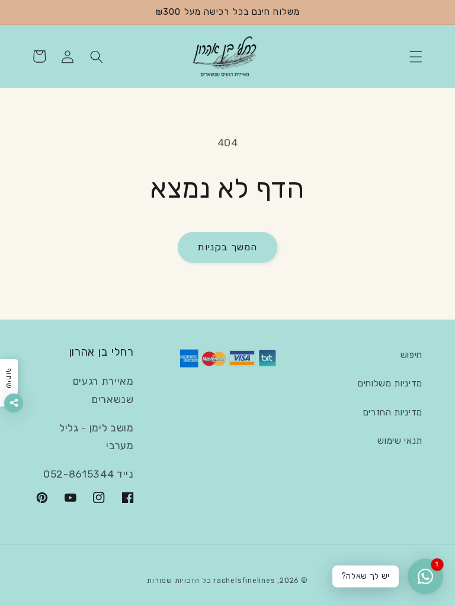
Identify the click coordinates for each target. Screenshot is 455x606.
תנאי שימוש (399, 441)
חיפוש (411, 355)
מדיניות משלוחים (390, 383)
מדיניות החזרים (392, 412)
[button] (416, 56)
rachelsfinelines (244, 580)
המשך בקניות (227, 247)
